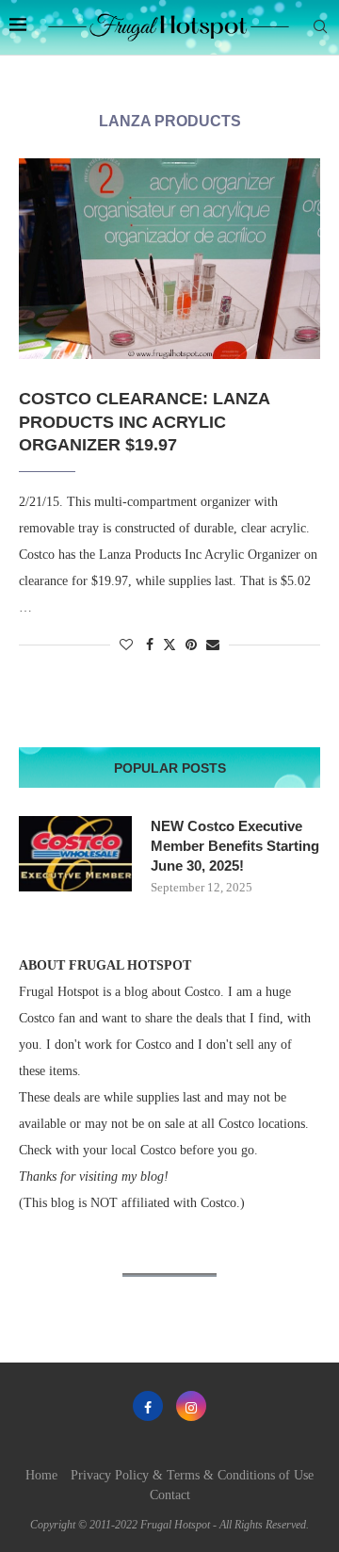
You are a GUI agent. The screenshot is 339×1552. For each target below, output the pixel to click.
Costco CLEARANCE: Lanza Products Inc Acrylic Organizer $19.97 (144, 421)
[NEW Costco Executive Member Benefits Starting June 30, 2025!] (75, 853)
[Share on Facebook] (149, 645)
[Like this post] (126, 645)
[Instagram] (191, 1406)
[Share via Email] (212, 645)
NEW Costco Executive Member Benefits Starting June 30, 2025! (235, 846)
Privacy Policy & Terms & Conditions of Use (192, 1475)
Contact (170, 1495)
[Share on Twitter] (169, 644)
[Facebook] (148, 1406)
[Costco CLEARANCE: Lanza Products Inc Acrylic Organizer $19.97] (169, 258)
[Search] (320, 27)
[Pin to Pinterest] (191, 645)
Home (41, 1475)
